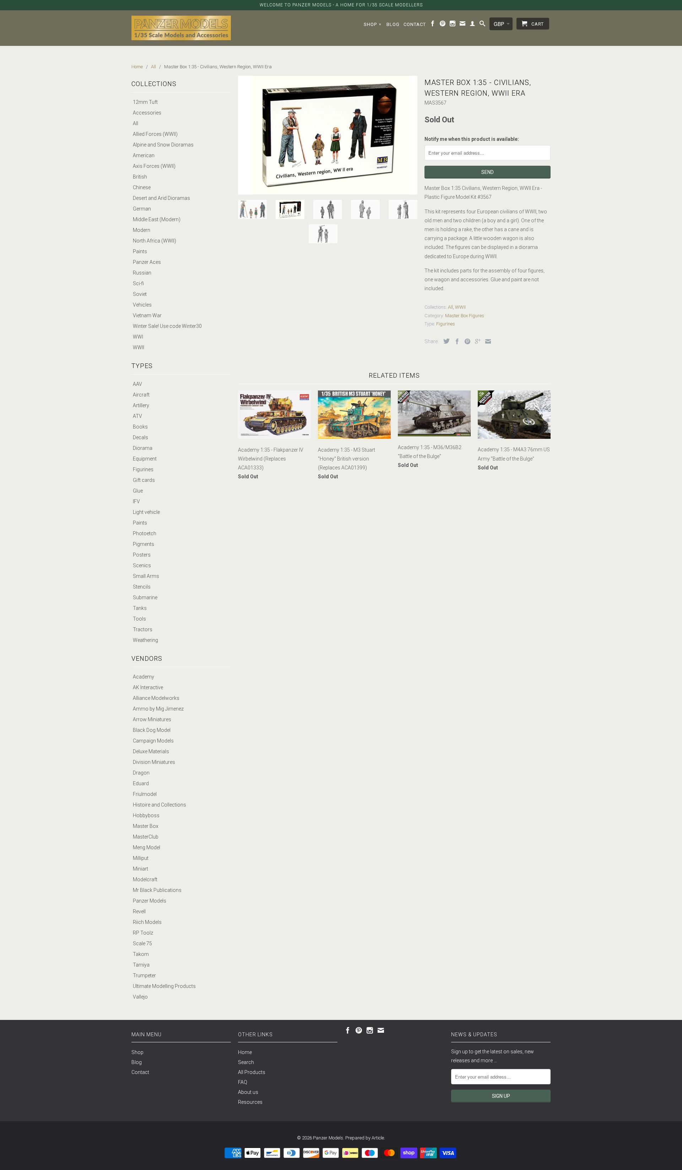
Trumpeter (144, 975)
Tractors (142, 629)
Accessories (147, 113)
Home (245, 1052)
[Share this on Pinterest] (465, 341)
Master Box (145, 826)
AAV (137, 384)
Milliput (140, 858)
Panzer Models (149, 901)
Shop (372, 24)
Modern (141, 230)
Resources (250, 1102)
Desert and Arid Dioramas (161, 198)
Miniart (140, 869)
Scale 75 (142, 943)
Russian (142, 273)
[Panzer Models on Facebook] (433, 25)
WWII (138, 347)
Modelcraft (145, 879)
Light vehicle (146, 512)
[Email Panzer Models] (463, 25)
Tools (139, 619)
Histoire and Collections (159, 805)
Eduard (141, 783)
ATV (137, 416)
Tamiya (141, 965)
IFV (136, 501)
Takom (141, 954)
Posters (142, 555)
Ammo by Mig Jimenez (158, 709)
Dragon (141, 773)
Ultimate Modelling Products (164, 986)
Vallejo (140, 997)
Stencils (142, 587)
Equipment (145, 459)
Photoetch (144, 533)
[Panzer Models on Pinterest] (443, 25)
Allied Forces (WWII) (155, 134)
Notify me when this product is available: (471, 139)
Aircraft (141, 395)
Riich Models (147, 922)
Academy (143, 677)
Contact (415, 24)
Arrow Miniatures (152, 719)
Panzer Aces (147, 262)
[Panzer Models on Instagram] (453, 25)
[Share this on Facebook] (455, 341)
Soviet (140, 294)
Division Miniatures (154, 762)
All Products (251, 1072)
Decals (140, 437)
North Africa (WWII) (154, 241)
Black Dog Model (151, 730)
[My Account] (473, 25)
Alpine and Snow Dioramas (163, 145)
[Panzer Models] (181, 28)
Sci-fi (138, 283)
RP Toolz (143, 933)
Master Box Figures (464, 315)
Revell (139, 911)
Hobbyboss (146, 815)
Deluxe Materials (151, 751)
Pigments (143, 544)
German (142, 209)
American (144, 155)
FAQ (242, 1082)
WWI (138, 337)
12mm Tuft (145, 102)
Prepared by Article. (365, 1137)
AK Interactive (148, 687)
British (140, 177)
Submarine (145, 597)
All (135, 123)
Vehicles (142, 305)
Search (246, 1062)
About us (248, 1092)
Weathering (145, 640)
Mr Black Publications (157, 890)
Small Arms (146, 576)
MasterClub (145, 837)
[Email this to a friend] (486, 341)
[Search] (483, 25)
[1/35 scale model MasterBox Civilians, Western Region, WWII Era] (327, 135)
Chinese (142, 187)
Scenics (142, 565)
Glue (138, 491)
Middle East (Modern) (156, 219)
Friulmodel (145, 794)
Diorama (142, 448)
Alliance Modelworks (156, 698)
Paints (140, 251)
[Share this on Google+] (476, 341)
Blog (393, 24)
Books (140, 427)
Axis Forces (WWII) (154, 166)
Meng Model (146, 847)
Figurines (143, 469)
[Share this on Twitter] (445, 341)
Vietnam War (147, 315)
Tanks (140, 608)
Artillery (141, 405)
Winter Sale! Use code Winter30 (167, 326)
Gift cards (144, 480)
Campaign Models (153, 741)
